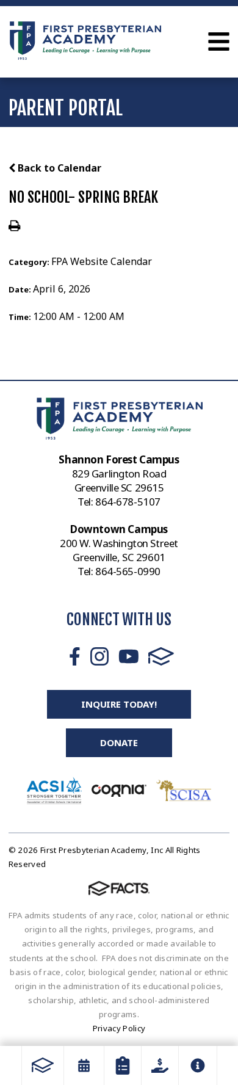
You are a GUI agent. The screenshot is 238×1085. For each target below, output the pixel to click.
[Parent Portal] (122, 1065)
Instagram (99, 656)
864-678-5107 (127, 502)
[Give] (160, 1065)
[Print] (14, 226)
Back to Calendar (58, 168)
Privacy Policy (119, 1028)
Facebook (74, 656)
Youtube (129, 656)
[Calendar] (84, 1065)
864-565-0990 (127, 571)
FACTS (161, 656)
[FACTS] (42, 1065)
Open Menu (218, 41)
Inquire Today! (119, 704)
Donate (118, 742)
